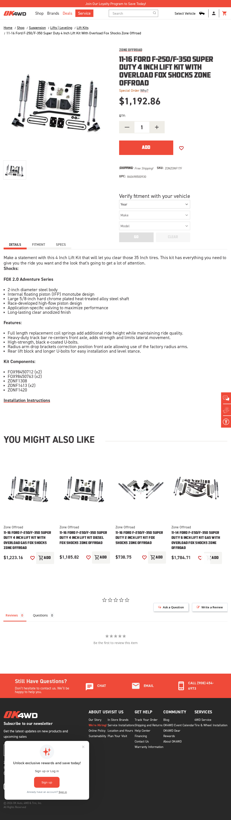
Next (205, 560)
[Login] (213, 13)
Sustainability (97, 736)
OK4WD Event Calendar (178, 725)
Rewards (169, 736)
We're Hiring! (98, 725)
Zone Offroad (13, 527)
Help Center (142, 730)
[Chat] (226, 398)
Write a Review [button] (212, 607)
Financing (141, 736)
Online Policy (97, 730)
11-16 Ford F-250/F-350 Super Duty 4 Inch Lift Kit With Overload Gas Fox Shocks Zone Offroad (27, 540)
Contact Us (142, 741)
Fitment (38, 244)
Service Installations (121, 725)
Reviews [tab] (12, 615)
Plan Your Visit (117, 736)
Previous (191, 560)
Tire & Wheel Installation (210, 725)
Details (15, 244)
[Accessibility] (226, 422)
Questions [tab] (40, 615)
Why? (144, 90)
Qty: (122, 116)
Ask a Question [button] (173, 607)
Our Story (95, 720)
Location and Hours (120, 730)
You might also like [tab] (49, 439)
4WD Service (202, 720)
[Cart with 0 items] (224, 13)
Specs (61, 244)
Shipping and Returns (149, 725)
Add (44, 558)
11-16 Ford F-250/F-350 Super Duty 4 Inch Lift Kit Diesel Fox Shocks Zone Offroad (83, 538)
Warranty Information (149, 747)
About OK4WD (172, 741)
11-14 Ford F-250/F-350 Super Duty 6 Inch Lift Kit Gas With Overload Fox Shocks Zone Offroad (195, 540)
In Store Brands (118, 720)
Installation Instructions (27, 400)
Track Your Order (146, 720)
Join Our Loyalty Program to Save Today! (115, 3)
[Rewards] (226, 410)
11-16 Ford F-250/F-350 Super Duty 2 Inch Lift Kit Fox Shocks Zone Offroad (139, 538)
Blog (166, 720)
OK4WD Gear (171, 730)
